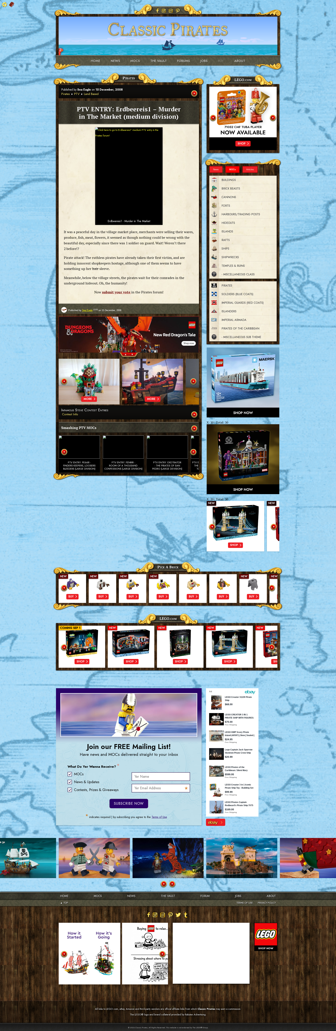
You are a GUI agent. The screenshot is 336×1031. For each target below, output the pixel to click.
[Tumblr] (185, 914)
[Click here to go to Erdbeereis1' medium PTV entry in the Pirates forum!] (129, 172)
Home (95, 61)
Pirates (65, 94)
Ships (225, 249)
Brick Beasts (231, 189)
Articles (250, 169)
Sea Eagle (84, 90)
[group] (129, 339)
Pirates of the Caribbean (240, 329)
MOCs (135, 61)
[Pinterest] (178, 10)
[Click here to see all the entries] (194, 414)
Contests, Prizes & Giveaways (96, 790)
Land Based (91, 94)
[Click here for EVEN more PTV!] (194, 428)
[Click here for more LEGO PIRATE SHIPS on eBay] (215, 822)
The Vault (168, 896)
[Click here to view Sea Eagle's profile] (64, 310)
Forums (183, 61)
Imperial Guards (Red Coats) (243, 303)
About (239, 61)
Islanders (229, 311)
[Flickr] (171, 10)
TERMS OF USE (244, 903)
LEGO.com (168, 618)
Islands (227, 231)
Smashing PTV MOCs (78, 427)
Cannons (229, 197)
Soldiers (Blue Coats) (237, 294)
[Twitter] (178, 914)
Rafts (226, 240)
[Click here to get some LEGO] (243, 382)
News (115, 61)
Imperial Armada (234, 320)
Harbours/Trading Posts (241, 214)
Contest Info (70, 414)
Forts (226, 206)
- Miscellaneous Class (238, 274)
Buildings (229, 180)
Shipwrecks (230, 257)
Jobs (204, 61)
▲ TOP (64, 903)
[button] (123, 355)
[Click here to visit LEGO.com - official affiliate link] (243, 112)
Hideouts (228, 223)
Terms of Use (159, 817)
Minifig (243, 127)
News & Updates (86, 782)
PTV (77, 94)
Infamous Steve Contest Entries (84, 410)
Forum (205, 896)
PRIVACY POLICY (267, 903)
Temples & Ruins (233, 266)
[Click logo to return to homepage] (167, 28)
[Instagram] (164, 10)
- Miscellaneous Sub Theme (241, 337)
